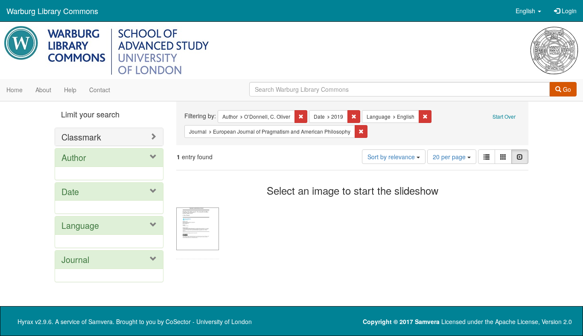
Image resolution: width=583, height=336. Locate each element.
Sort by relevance (392, 156)
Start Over (504, 116)
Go (566, 89)
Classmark (81, 137)
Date (70, 191)
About (43, 89)
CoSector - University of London (209, 321)
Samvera (100, 321)
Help (70, 89)
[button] (528, 10)
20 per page (450, 156)
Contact (99, 89)
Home (14, 89)
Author (73, 157)
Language (80, 225)
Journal (75, 259)
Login (568, 10)
